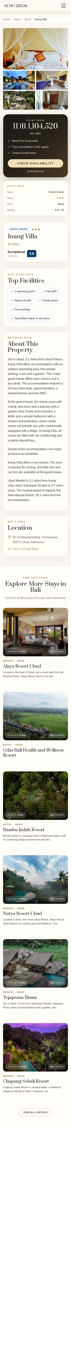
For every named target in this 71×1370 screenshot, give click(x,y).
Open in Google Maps (25, 548)
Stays (17, 19)
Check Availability (35, 163)
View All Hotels (35, 1112)
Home (6, 19)
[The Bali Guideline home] (16, 6)
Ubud (27, 19)
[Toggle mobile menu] (63, 5)
